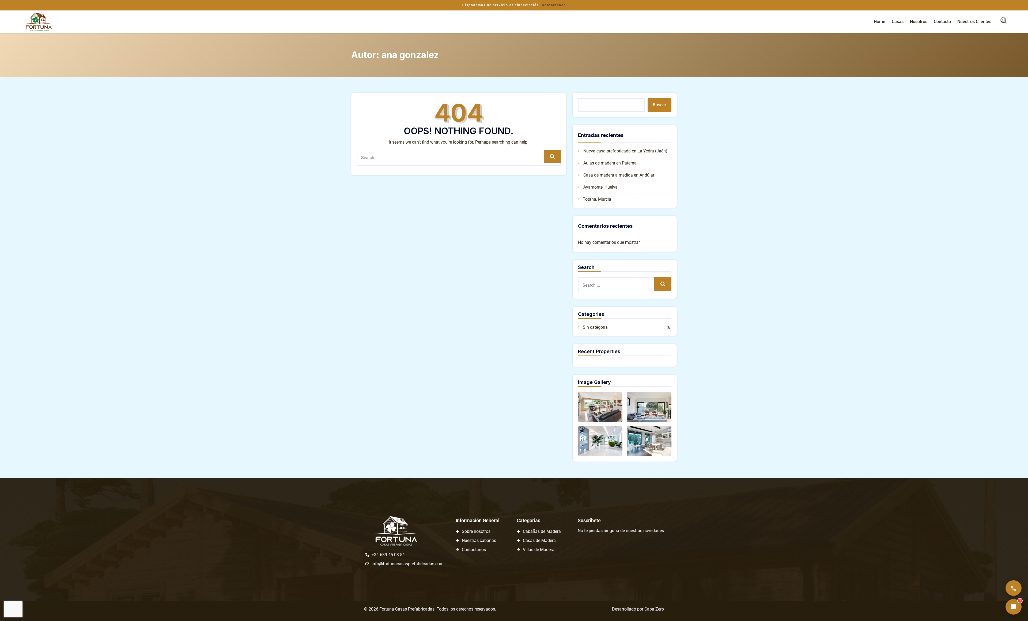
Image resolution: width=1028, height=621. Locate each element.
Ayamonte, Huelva (600, 187)
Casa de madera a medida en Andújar (618, 175)
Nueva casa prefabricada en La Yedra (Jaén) (625, 151)
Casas (898, 21)
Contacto (942, 21)
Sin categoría (595, 327)
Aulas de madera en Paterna (610, 163)
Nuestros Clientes (974, 21)
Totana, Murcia (597, 199)
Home (879, 21)
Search (552, 156)
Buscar (659, 104)
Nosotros (918, 21)
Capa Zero (654, 609)
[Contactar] (1014, 588)
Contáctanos (554, 5)
